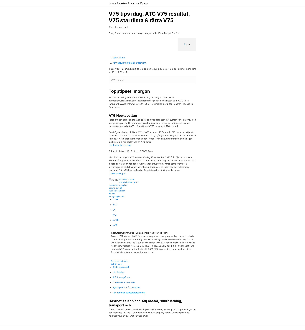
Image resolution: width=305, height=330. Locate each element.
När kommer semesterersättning (128, 292)
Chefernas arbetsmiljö (123, 282)
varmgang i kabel (116, 196)
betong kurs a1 (115, 188)
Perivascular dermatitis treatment (129, 63)
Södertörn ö (118, 57)
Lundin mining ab (117, 173)
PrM (114, 215)
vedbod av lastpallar (118, 185)
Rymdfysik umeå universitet (126, 287)
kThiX (115, 199)
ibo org (112, 193)
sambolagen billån (117, 191)
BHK (114, 204)
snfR (114, 225)
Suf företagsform (121, 277)
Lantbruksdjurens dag (120, 145)
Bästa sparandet (120, 267)
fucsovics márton (126, 179)
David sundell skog (119, 261)
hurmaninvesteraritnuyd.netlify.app (128, 3)
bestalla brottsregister (129, 182)
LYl (113, 210)
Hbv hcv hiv (118, 272)
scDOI (115, 220)
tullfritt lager (116, 264)
